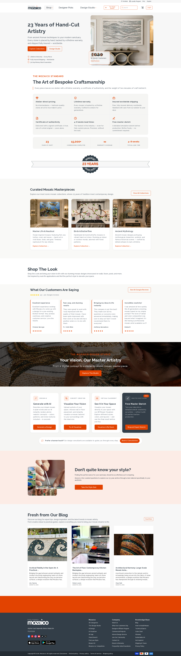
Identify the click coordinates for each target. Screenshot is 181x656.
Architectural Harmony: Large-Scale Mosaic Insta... (131, 569)
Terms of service (95, 653)
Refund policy (73, 653)
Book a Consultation (130, 440)
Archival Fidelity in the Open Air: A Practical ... (43, 569)
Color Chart (139, 631)
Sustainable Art (140, 637)
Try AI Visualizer (75, 427)
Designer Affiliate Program (120, 628)
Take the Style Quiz (88, 487)
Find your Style (93, 640)
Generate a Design (44, 427)
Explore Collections (37, 49)
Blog (136, 622)
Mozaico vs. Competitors (97, 646)
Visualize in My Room (106, 427)
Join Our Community (118, 637)
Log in (149, 7)
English (149, 1)
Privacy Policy (139, 646)
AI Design (92, 628)
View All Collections (141, 193)
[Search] (122, 7)
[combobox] (129, 7)
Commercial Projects (119, 631)
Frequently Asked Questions (121, 646)
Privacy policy (84, 653)
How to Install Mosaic (142, 625)
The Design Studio (95, 625)
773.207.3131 (31, 631)
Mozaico (43, 653)
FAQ (143, 1)
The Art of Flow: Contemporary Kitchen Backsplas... (89, 569)
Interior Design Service (119, 634)
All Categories (93, 622)
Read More (148, 519)
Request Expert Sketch (136, 427)
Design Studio (54, 49)
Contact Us (115, 640)
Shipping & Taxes (141, 643)
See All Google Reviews (139, 290)
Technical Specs (140, 628)
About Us (115, 622)
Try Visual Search (112, 7)
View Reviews (95, 61)
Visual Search (93, 637)
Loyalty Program (136, 1)
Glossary (138, 634)
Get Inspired (139, 640)
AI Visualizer (93, 631)
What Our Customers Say (120, 625)
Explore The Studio (90, 373)
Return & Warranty (118, 643)
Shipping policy (108, 653)
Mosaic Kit (92, 643)
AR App (91, 634)
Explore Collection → (41, 246)
